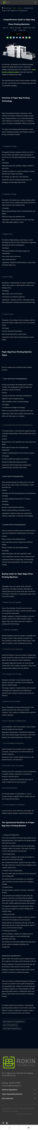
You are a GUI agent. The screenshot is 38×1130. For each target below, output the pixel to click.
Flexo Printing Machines (10, 1025)
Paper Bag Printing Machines (12, 1028)
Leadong (15, 1111)
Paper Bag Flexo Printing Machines (13, 1021)
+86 (10, 1083)
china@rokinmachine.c (13, 1086)
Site (24, 30)
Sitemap (19, 1114)
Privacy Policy (27, 1114)
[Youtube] (6, 1123)
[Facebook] (3, 1123)
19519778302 (16, 1083)
